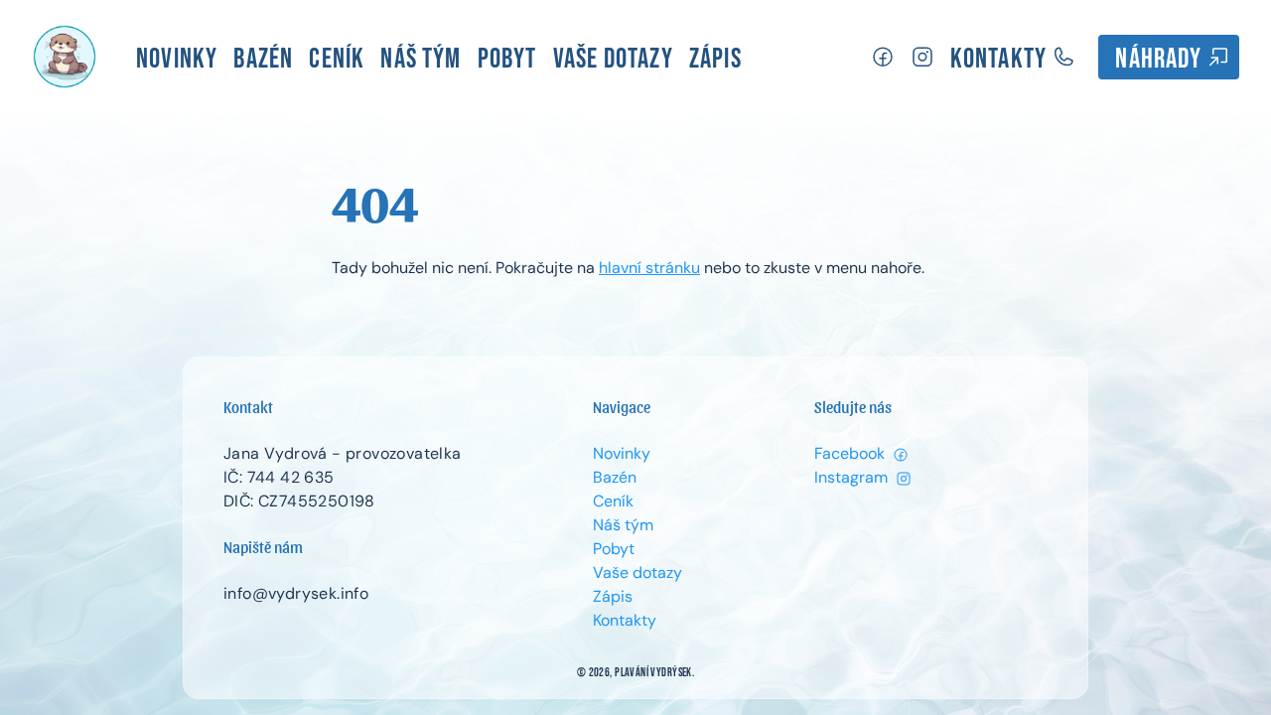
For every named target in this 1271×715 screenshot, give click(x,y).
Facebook (851, 453)
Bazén (263, 59)
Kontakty (1001, 59)
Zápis (715, 59)
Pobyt (507, 59)
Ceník (336, 59)
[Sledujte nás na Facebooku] (883, 57)
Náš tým (420, 59)
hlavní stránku (649, 267)
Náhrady (1160, 59)
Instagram (853, 477)
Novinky (176, 59)
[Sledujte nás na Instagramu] (922, 57)
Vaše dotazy (613, 59)
